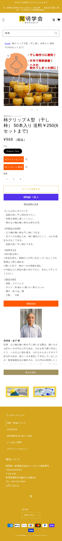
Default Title (13, 151)
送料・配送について (16, 423)
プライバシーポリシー (17, 449)
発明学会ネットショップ (27, 535)
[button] (3, 19)
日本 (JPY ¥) (29, 515)
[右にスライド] (37, 110)
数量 (5, 173)
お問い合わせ (12, 485)
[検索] (56, 33)
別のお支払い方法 (31, 204)
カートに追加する (31, 189)
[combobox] (31, 33)
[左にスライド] (24, 110)
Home (7, 43)
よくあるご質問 (14, 442)
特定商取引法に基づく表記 (19, 436)
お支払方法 (12, 429)
